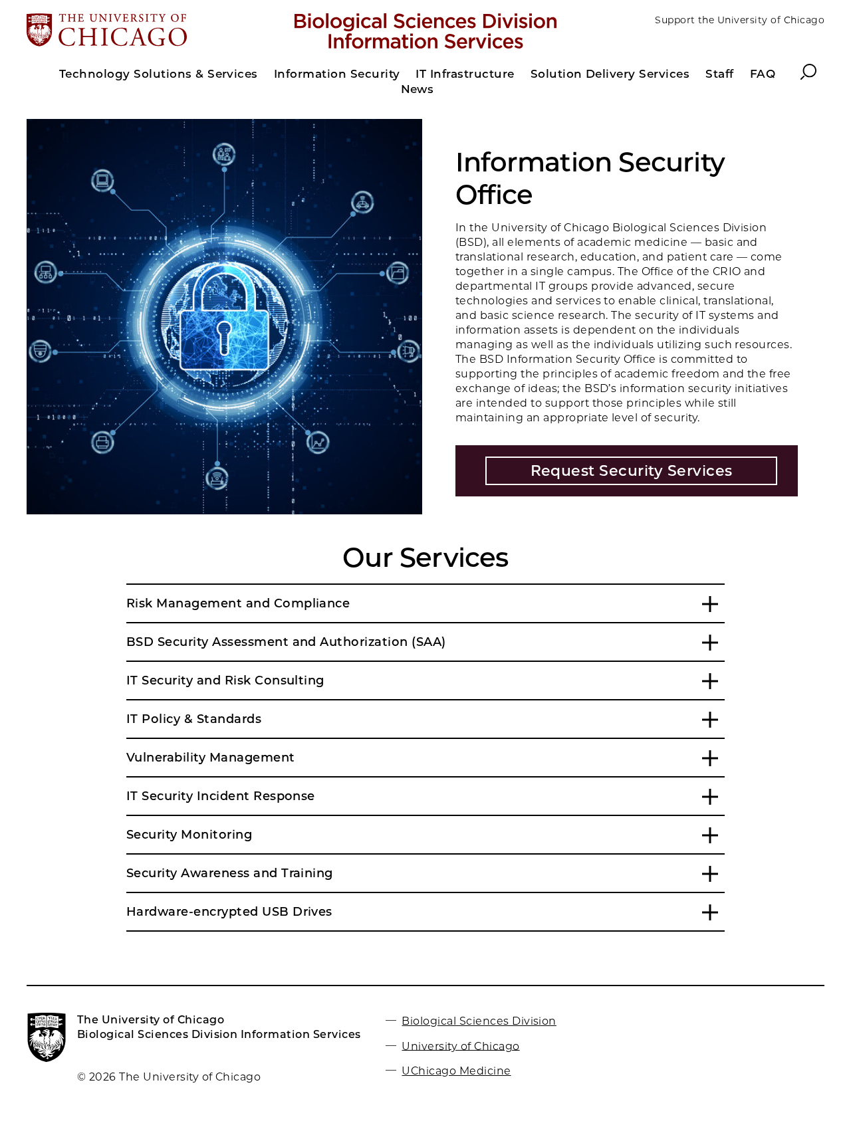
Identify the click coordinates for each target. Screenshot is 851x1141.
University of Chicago (460, 1045)
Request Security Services (632, 471)
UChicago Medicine (456, 1071)
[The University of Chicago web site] (157, 31)
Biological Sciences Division (479, 1021)
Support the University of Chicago (739, 20)
